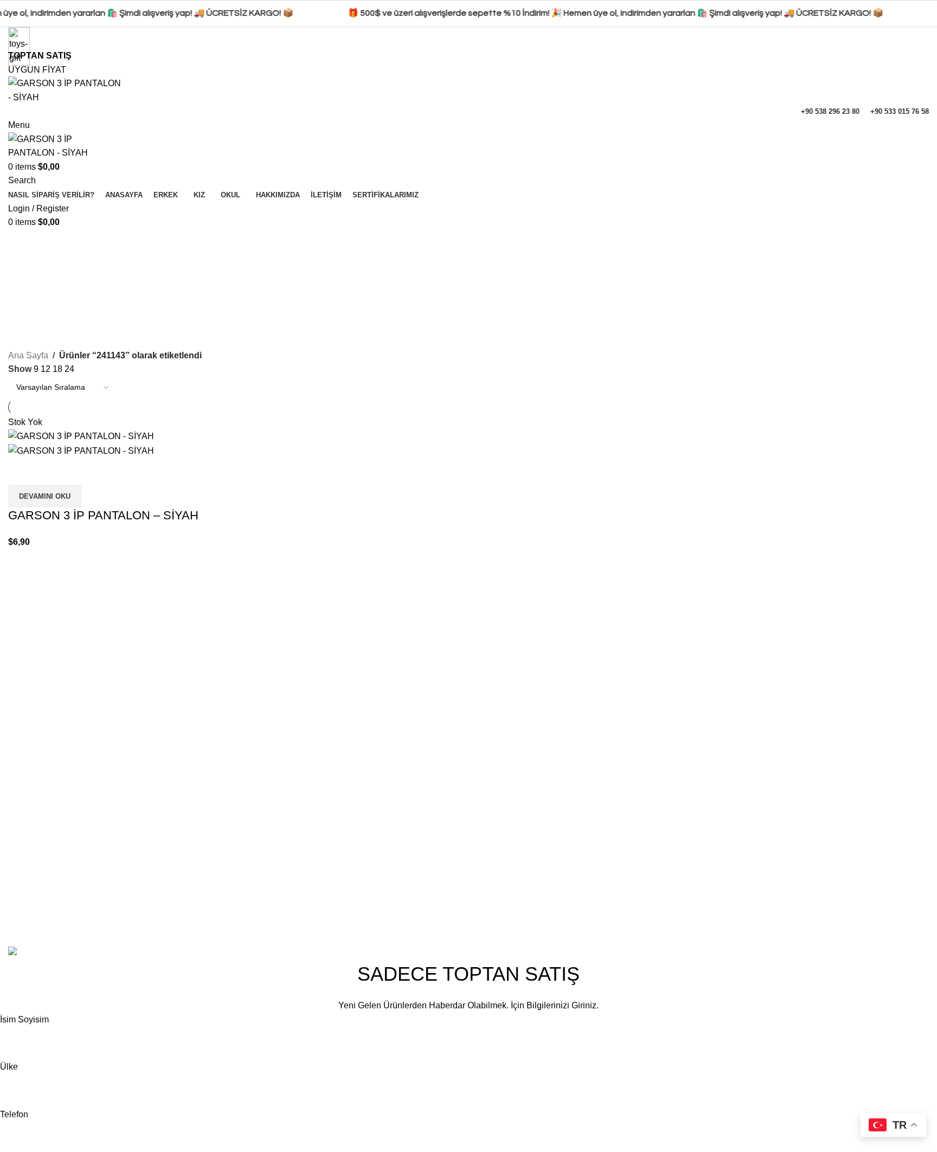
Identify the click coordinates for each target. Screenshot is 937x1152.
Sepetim (649, 854)
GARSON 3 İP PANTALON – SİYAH (103, 515)
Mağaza (648, 874)
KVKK (801, 874)
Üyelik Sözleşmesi (825, 894)
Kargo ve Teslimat (823, 914)
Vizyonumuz (500, 874)
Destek (646, 894)
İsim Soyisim (24, 1019)
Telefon (14, 1114)
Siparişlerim (656, 914)
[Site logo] (66, 89)
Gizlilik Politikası (820, 834)
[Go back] (21, 242)
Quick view (21, 471)
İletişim (490, 854)
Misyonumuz (501, 894)
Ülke (9, 1066)
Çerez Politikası (819, 854)
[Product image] (81, 450)
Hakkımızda (499, 834)
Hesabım (650, 834)
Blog (486, 914)
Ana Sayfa (28, 355)
